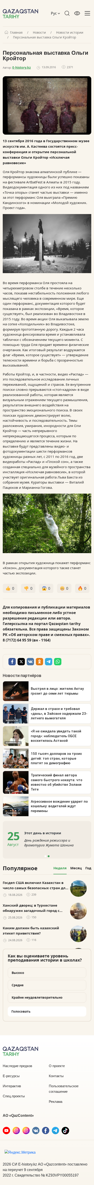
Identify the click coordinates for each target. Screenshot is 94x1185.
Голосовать (21, 1011)
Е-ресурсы (11, 1076)
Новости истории (69, 32)
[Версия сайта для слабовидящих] (77, 13)
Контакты (56, 1076)
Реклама (55, 1101)
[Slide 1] (45, 856)
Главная (16, 32)
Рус (54, 13)
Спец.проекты (14, 1096)
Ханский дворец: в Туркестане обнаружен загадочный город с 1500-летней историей (31, 908)
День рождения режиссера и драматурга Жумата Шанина (49, 842)
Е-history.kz (21, 67)
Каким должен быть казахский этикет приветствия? (31, 930)
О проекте (57, 1066)
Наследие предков (17, 1066)
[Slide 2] (49, 856)
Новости (39, 32)
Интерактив (12, 1086)
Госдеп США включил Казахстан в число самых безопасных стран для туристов (35, 885)
